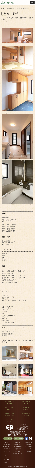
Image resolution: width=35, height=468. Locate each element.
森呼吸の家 (17, 442)
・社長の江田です (6, 448)
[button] (32, 2)
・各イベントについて (6, 449)
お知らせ (6, 457)
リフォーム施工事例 (17, 453)
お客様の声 (17, 449)
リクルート (6, 462)
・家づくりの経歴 (28, 446)
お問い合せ (6, 459)
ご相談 (6, 460)
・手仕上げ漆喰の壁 (17, 446)
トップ (6, 442)
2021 (18, 8)
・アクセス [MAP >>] (28, 449)
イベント (6, 455)
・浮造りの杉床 (17, 444)
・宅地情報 (28, 451)
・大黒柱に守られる (17, 448)
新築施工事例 (10, 8)
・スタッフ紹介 (28, 448)
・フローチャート (6, 451)
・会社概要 (28, 444)
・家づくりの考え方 (6, 446)
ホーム (2, 8)
